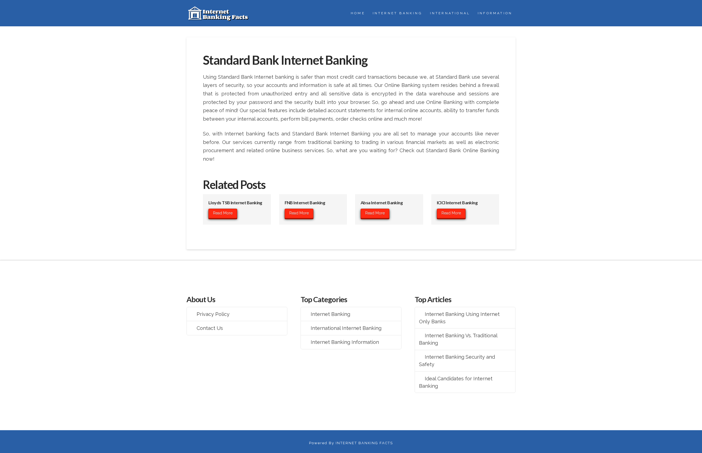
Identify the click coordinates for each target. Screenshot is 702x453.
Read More (223, 213)
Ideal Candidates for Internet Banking (455, 382)
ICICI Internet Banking (457, 202)
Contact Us (210, 328)
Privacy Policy (213, 314)
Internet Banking (330, 314)
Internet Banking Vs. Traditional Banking (458, 339)
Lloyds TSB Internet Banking (235, 202)
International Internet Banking (346, 328)
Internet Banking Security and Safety (457, 360)
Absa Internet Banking (382, 202)
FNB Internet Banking (305, 202)
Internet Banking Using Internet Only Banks (459, 317)
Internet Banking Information (345, 342)
